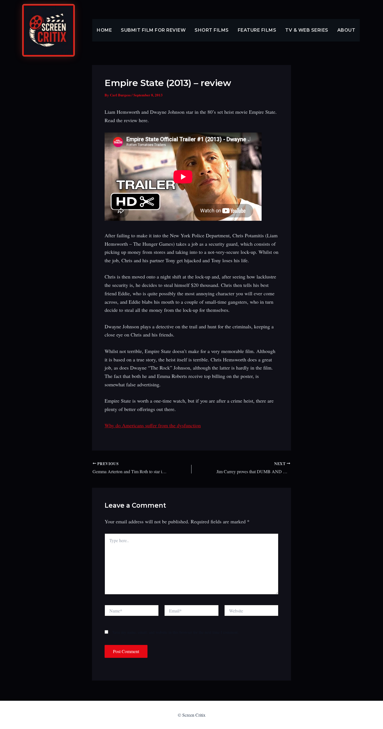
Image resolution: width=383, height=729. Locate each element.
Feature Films (257, 30)
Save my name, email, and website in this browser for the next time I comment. (175, 632)
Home (104, 30)
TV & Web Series (306, 30)
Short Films (212, 30)
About (346, 30)
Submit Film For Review (153, 30)
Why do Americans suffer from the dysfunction (153, 425)
